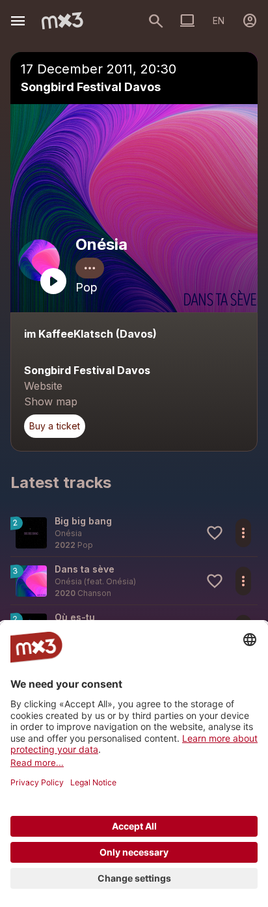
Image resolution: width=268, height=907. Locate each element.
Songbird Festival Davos (91, 87)
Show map (50, 401)
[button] (134, 532)
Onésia (101, 244)
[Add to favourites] (214, 533)
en (218, 20)
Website (43, 385)
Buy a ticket (54, 425)
